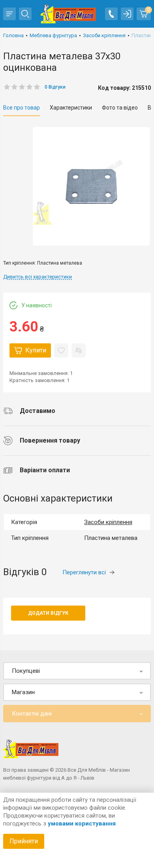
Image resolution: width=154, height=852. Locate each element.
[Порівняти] (78, 350)
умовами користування (82, 823)
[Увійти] (127, 14)
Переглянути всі (84, 572)
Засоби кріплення (108, 522)
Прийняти (23, 841)
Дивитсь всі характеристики (37, 277)
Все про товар (21, 107)
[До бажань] (61, 350)
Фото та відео (120, 107)
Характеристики (71, 107)
